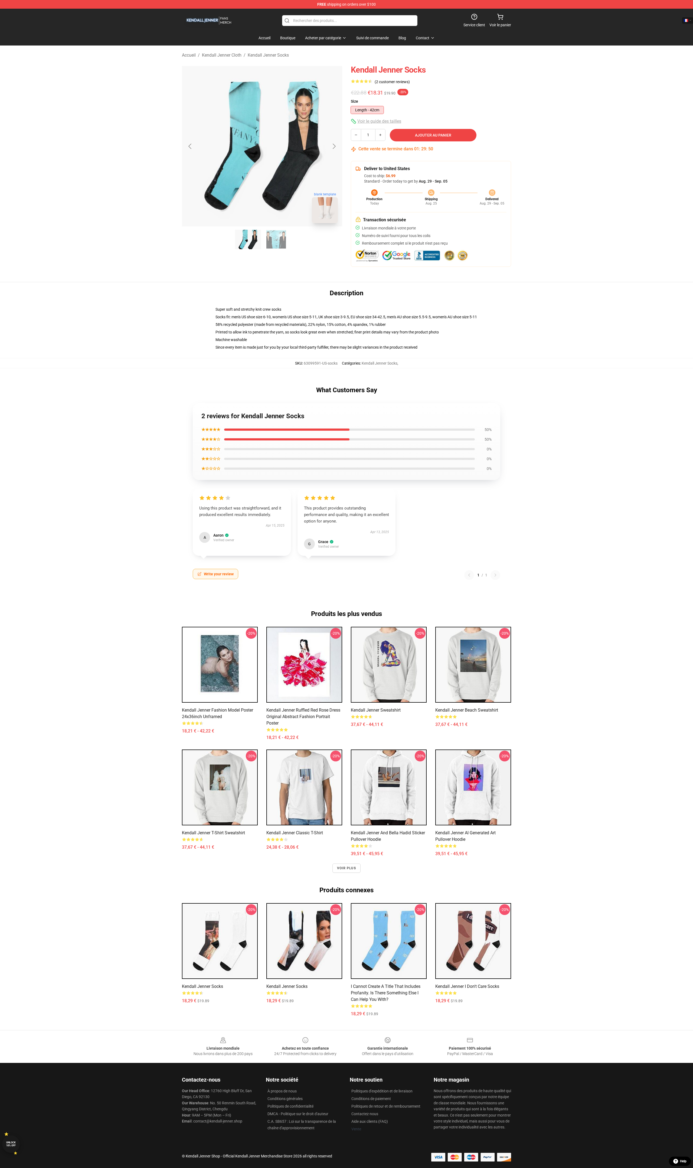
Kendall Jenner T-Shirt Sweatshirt (213, 832)
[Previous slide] (190, 146)
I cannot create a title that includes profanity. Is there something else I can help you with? (385, 993)
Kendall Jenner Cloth (221, 55)
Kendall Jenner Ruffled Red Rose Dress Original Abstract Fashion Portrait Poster (303, 717)
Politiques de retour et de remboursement (385, 1106)
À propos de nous (282, 1091)
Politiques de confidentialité (290, 1106)
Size (354, 101)
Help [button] (683, 1161)
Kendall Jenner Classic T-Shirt (294, 832)
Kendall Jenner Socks (268, 55)
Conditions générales (285, 1098)
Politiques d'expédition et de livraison (382, 1091)
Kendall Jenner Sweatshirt (376, 710)
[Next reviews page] (495, 575)
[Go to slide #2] (276, 239)
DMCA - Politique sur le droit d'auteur (297, 1114)
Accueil (189, 55)
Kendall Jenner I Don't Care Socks (467, 986)
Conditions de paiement (371, 1098)
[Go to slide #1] (248, 239)
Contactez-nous (364, 1114)
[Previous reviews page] (469, 575)
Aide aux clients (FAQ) (369, 1121)
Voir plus (346, 868)
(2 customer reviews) (392, 82)
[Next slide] (333, 146)
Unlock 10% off (11, 1144)
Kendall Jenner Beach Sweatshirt (466, 710)
